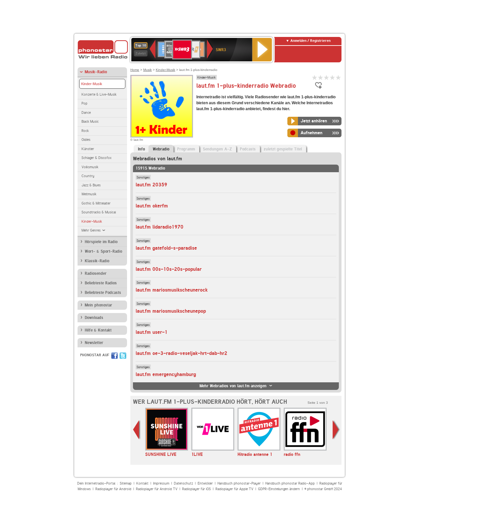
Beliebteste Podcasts (103, 292)
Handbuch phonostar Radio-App (290, 483)
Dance (86, 113)
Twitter (122, 355)
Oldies (85, 140)
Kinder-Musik (91, 84)
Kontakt (142, 483)
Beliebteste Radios (101, 283)
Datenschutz (183, 483)
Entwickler (205, 483)
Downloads (94, 317)
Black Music (90, 121)
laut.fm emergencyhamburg (166, 374)
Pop (84, 103)
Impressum (161, 483)
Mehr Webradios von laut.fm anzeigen (233, 386)
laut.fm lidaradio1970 (159, 227)
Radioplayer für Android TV (157, 489)
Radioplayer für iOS (196, 489)
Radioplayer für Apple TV (234, 489)
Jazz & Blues (91, 185)
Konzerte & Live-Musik (98, 94)
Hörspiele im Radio (101, 241)
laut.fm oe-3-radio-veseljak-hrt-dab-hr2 (181, 353)
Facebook (114, 355)
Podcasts (248, 149)
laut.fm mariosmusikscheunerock (172, 290)
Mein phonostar (98, 305)
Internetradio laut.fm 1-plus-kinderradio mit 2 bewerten (321, 77)
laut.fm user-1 (152, 332)
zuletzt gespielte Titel (283, 149)
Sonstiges (143, 177)
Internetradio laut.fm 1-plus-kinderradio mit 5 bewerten (338, 77)
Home (134, 70)
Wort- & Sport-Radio (103, 251)
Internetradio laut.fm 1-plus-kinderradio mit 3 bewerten (327, 77)
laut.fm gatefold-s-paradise (166, 248)
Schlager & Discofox (96, 158)
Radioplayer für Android (113, 489)
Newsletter (94, 342)
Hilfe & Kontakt (98, 330)
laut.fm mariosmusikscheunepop (171, 311)
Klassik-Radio (97, 261)
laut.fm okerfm (152, 206)
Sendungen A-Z (217, 149)
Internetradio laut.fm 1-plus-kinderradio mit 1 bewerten (315, 77)
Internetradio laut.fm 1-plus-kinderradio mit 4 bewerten (333, 77)
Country (87, 176)
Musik (147, 70)
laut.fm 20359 (151, 185)
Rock (85, 131)
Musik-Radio (96, 72)
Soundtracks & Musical (98, 212)
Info (141, 149)
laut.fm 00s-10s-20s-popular (169, 269)
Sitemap (126, 483)
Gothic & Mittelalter (96, 203)
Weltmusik (88, 194)
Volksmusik (89, 167)
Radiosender (96, 273)
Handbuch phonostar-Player (239, 483)
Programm (186, 149)
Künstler (87, 149)
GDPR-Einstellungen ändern (279, 489)
